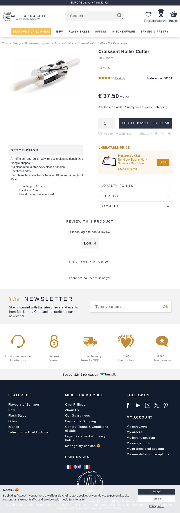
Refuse (157, 499)
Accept (156, 491)
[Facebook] (130, 405)
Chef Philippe (75, 404)
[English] (77, 467)
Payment (72, 421)
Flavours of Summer (24, 404)
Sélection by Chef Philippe (28, 432)
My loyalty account (141, 437)
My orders (134, 432)
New (11, 410)
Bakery (17, 43)
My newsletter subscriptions (148, 454)
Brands (13, 426)
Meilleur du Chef (84, 395)
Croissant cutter (64, 43)
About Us (72, 410)
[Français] (68, 467)
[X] (157, 405)
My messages (137, 426)
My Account (139, 417)
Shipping (89, 421)
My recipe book (138, 443)
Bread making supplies (37, 43)
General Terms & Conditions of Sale (86, 428)
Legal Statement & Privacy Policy (85, 438)
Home (5, 43)
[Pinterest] (167, 405)
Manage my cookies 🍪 (83, 446)
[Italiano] (87, 467)
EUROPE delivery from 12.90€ (90, 2)
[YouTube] (139, 405)
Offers (13, 421)
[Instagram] (148, 405)
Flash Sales (17, 415)
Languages (77, 457)
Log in (90, 243)
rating (120, 78)
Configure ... (156, 506)
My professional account (145, 448)
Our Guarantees (77, 415)
